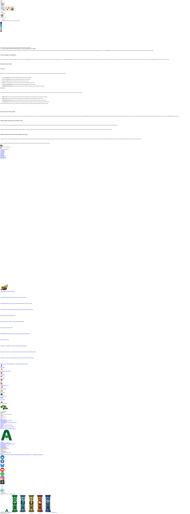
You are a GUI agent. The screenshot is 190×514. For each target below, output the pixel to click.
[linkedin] (1, 26)
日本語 (39, 454)
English (7, 48)
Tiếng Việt (36, 454)
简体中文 (34, 48)
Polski (24, 48)
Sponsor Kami (2, 444)
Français (13, 48)
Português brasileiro (28, 48)
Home (3, 19)
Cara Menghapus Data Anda (4, 445)
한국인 (21, 48)
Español (10, 48)
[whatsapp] (1, 28)
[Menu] (1, 1)
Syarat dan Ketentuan (3, 447)
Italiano (18, 48)
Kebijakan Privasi (3, 446)
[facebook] (1, 24)
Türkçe (42, 454)
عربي (1, 48)
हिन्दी (16, 48)
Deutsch (4, 48)
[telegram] (1, 29)
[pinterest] (1, 31)
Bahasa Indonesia (23, 454)
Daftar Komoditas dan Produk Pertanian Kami (7, 443)
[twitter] (1, 23)
